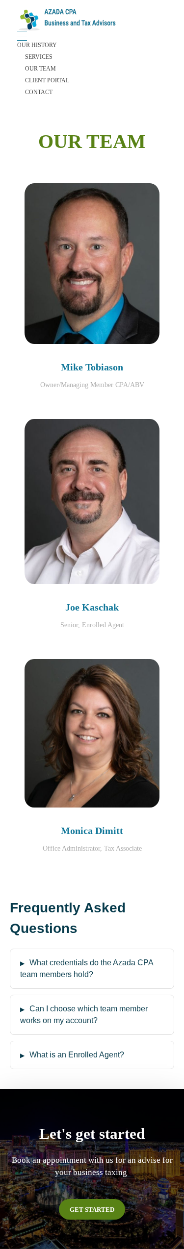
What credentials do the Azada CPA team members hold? (86, 968)
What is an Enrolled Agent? (76, 1055)
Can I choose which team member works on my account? (84, 1014)
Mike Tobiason (92, 367)
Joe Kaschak (92, 607)
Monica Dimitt (92, 830)
